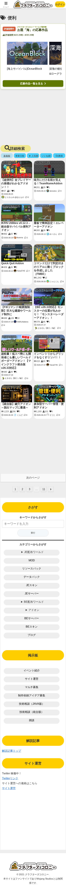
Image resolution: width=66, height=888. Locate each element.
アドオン (33, 610)
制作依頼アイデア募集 (31, 695)
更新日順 (19, 156)
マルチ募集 (31, 687)
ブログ (32, 635)
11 (43, 489)
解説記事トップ (11, 750)
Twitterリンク (10, 778)
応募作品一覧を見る (31, 83)
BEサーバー (31, 618)
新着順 (7, 156)
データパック (32, 576)
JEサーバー (32, 593)
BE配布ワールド (34, 601)
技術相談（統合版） (31, 711)
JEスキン (31, 585)
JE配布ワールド (34, 552)
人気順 (35, 156)
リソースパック (31, 568)
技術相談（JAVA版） (32, 703)
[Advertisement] (33, 116)
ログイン (60, 4)
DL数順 (59, 156)
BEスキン (32, 626)
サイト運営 (31, 678)
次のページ (33, 477)
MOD (32, 560)
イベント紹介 (32, 670)
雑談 (31, 720)
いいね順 (46, 156)
